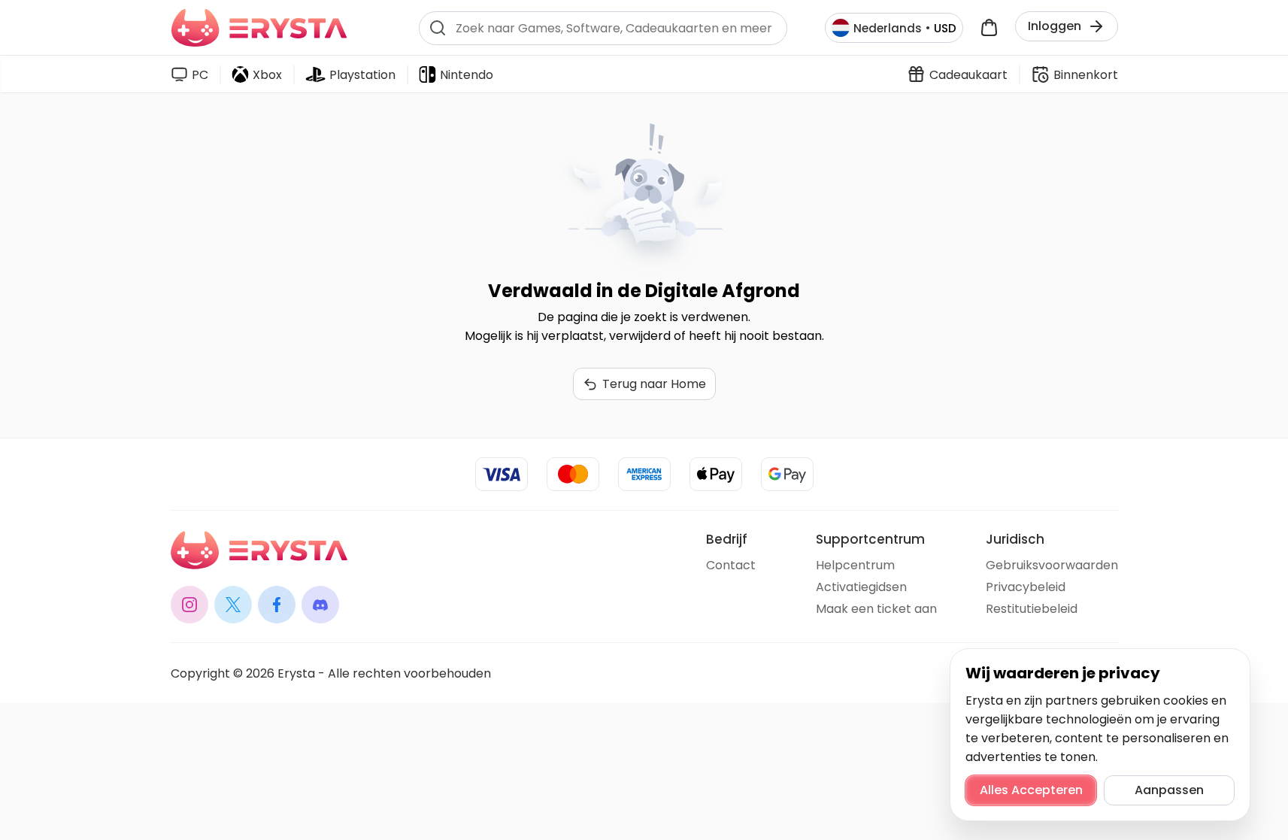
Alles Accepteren (1031, 790)
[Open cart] (989, 28)
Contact (731, 565)
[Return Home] (259, 28)
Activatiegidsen (861, 587)
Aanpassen (1169, 790)
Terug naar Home (654, 384)
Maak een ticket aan (876, 608)
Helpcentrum (855, 565)
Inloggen (1054, 26)
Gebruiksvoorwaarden (1052, 565)
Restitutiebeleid (1031, 608)
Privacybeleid (1025, 587)
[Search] (438, 28)
